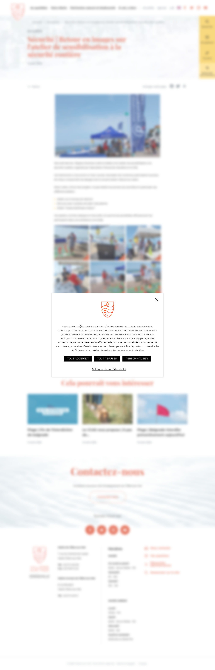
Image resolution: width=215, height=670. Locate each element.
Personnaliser (137, 358)
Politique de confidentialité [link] (109, 369)
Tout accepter (78, 358)
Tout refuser (107, 358)
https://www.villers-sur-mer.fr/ (89, 326)
